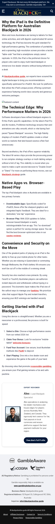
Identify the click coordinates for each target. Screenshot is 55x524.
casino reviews (13, 235)
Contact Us (31, 514)
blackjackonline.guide (14, 76)
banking (35, 290)
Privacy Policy (18, 518)
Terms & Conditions (44, 514)
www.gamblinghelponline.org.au (27, 486)
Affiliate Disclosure (17, 514)
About (5, 514)
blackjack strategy (11, 174)
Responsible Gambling (34, 518)
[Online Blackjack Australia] (27, 12)
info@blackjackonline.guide (32, 501)
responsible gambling (40, 366)
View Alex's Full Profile (35, 440)
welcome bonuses (21, 343)
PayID (21, 351)
